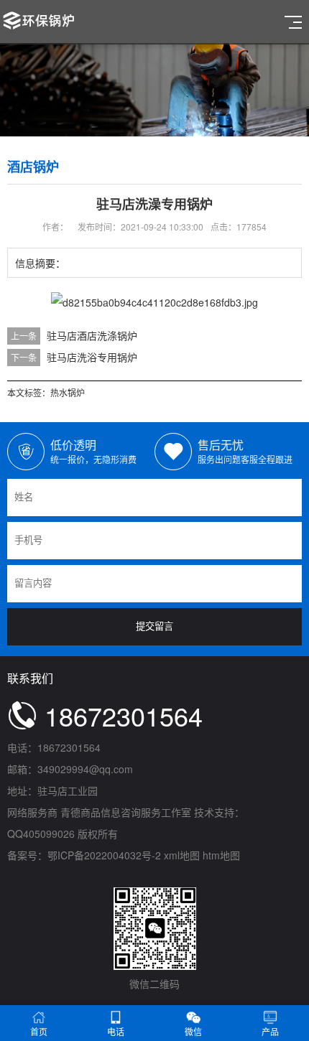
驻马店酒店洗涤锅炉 (92, 335)
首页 (38, 1031)
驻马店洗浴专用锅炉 (92, 357)
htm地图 (221, 855)
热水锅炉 (67, 392)
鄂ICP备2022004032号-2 (104, 855)
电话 (115, 1031)
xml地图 (182, 855)
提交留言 (154, 626)
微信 (193, 1031)
